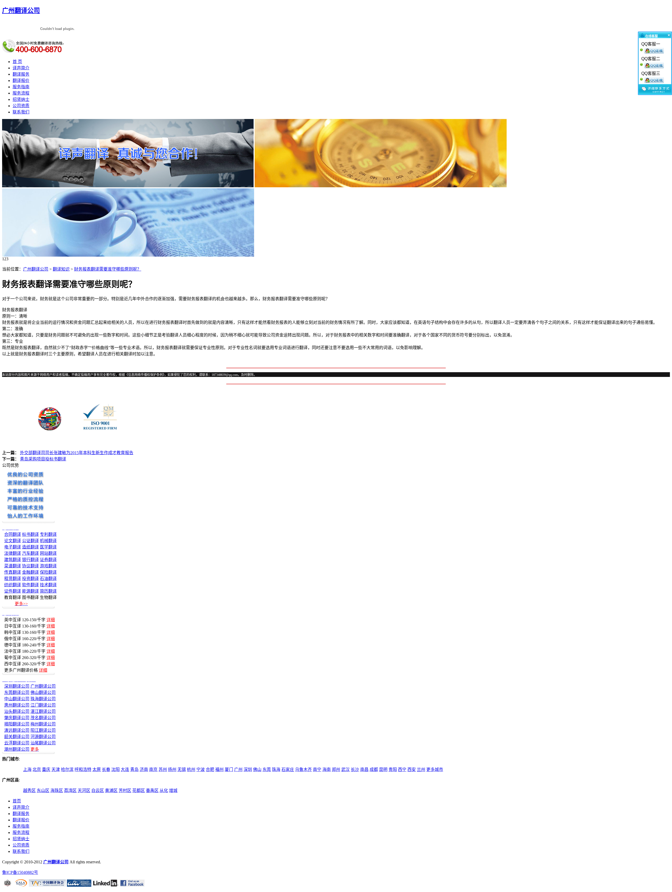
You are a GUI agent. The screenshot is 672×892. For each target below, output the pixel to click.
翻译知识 (61, 269)
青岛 (134, 769)
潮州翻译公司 (16, 749)
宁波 (200, 769)
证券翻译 (48, 559)
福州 (219, 769)
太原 (96, 769)
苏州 (163, 769)
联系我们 (21, 112)
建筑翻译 (12, 559)
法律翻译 (12, 553)
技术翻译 (48, 585)
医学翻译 (48, 547)
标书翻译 (30, 534)
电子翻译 (12, 547)
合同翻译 (12, 534)
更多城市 (434, 769)
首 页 (17, 61)
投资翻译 (30, 578)
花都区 (138, 790)
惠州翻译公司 (16, 705)
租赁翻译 (12, 578)
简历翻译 (48, 591)
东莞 (266, 769)
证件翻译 (12, 591)
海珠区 (56, 790)
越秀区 (29, 790)
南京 (153, 769)
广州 (238, 769)
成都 (374, 769)
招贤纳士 (21, 99)
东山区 (43, 790)
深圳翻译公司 (16, 686)
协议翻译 (30, 566)
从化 (164, 790)
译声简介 (21, 68)
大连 (125, 769)
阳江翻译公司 (43, 730)
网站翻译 (48, 553)
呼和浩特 (83, 769)
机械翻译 (48, 540)
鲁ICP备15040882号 (20, 872)
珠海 (276, 769)
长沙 (355, 769)
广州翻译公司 (35, 269)
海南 (326, 769)
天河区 (84, 790)
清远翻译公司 (16, 730)
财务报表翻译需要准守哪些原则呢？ (107, 269)
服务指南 (21, 87)
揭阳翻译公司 (16, 724)
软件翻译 (30, 585)
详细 (50, 620)
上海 (27, 769)
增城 (173, 790)
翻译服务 (21, 74)
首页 (17, 801)
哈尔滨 (67, 769)
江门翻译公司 (43, 705)
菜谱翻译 (12, 566)
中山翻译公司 (16, 699)
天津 (55, 769)
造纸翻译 (30, 547)
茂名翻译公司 (43, 717)
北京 (37, 769)
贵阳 (392, 769)
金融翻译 (30, 572)
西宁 (402, 769)
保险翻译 (48, 572)
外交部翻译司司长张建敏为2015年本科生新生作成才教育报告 (76, 452)
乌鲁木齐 (303, 769)
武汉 (345, 769)
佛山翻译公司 (43, 692)
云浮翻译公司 (16, 743)
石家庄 (287, 769)
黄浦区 (111, 790)
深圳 (248, 769)
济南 (144, 769)
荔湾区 (70, 790)
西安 (411, 769)
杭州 (191, 769)
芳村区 (125, 790)
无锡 (181, 769)
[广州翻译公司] (128, 186)
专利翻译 (48, 534)
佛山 (257, 769)
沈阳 (115, 769)
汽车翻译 (30, 553)
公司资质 (21, 105)
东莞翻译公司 (16, 692)
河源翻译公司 (43, 736)
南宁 (317, 769)
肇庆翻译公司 (16, 717)
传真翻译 (12, 572)
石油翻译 (48, 578)
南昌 (364, 769)
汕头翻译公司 (16, 711)
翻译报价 (21, 80)
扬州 (172, 769)
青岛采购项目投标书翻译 (43, 459)
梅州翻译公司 (43, 724)
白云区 (97, 790)
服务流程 (21, 93)
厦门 (229, 769)
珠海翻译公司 (43, 699)
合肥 (210, 769)
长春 (106, 769)
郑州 (336, 769)
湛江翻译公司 (43, 711)
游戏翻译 (48, 566)
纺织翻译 (12, 585)
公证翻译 (30, 540)
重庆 (46, 769)
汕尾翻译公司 (43, 743)
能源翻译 (30, 591)
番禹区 (152, 790)
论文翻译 (12, 540)
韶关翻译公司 (16, 736)
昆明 (383, 769)
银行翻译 (30, 559)
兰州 (421, 769)
